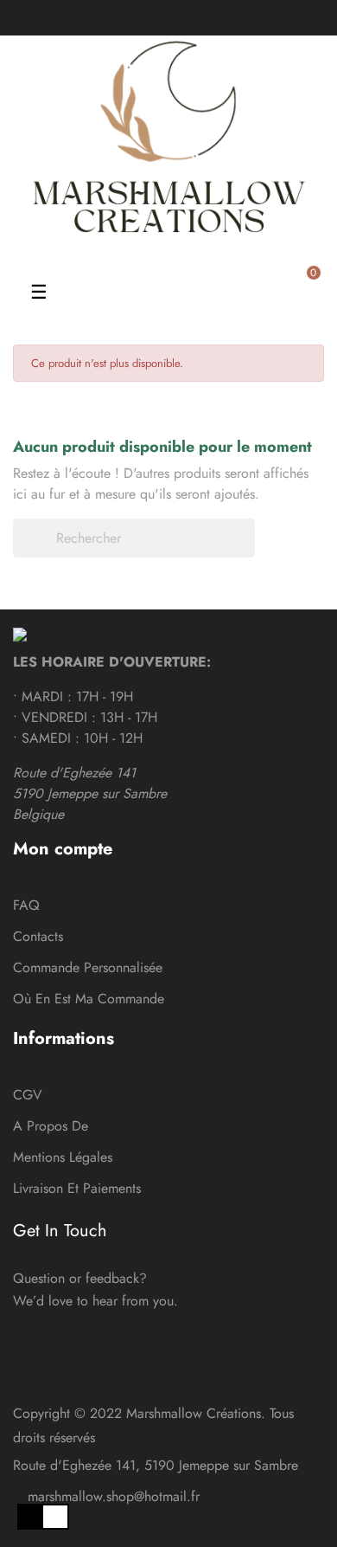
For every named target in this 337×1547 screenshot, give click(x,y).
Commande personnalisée (87, 967)
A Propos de (50, 1126)
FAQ (26, 905)
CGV (27, 1095)
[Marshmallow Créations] (87, 638)
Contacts (38, 936)
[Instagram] (182, 17)
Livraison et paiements (77, 1188)
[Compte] (106, 256)
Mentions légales (62, 1157)
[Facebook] (154, 17)
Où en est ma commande (88, 999)
